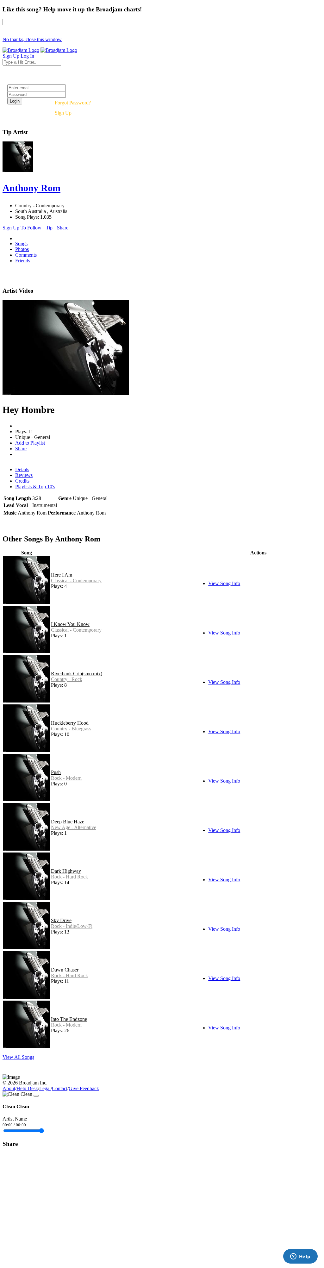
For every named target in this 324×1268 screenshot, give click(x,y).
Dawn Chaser (64, 969)
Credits (22, 481)
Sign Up (63, 113)
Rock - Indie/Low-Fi (71, 926)
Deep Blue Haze (67, 821)
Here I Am (61, 575)
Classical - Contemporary (76, 580)
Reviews (24, 475)
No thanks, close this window (32, 39)
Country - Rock (66, 679)
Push (56, 772)
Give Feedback (84, 1088)
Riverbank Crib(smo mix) (76, 673)
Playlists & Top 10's (35, 486)
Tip (49, 227)
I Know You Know (70, 624)
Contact (59, 1088)
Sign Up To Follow (22, 227)
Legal (45, 1088)
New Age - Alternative (73, 827)
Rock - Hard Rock (69, 876)
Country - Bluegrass (71, 728)
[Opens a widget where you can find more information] (300, 1257)
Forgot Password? (73, 102)
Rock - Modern (66, 778)
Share (62, 227)
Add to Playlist (30, 443)
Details (22, 469)
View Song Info (224, 583)
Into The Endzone (69, 1019)
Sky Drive (61, 920)
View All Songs (18, 1057)
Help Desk (27, 1088)
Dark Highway (66, 871)
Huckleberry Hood (70, 723)
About (9, 1088)
